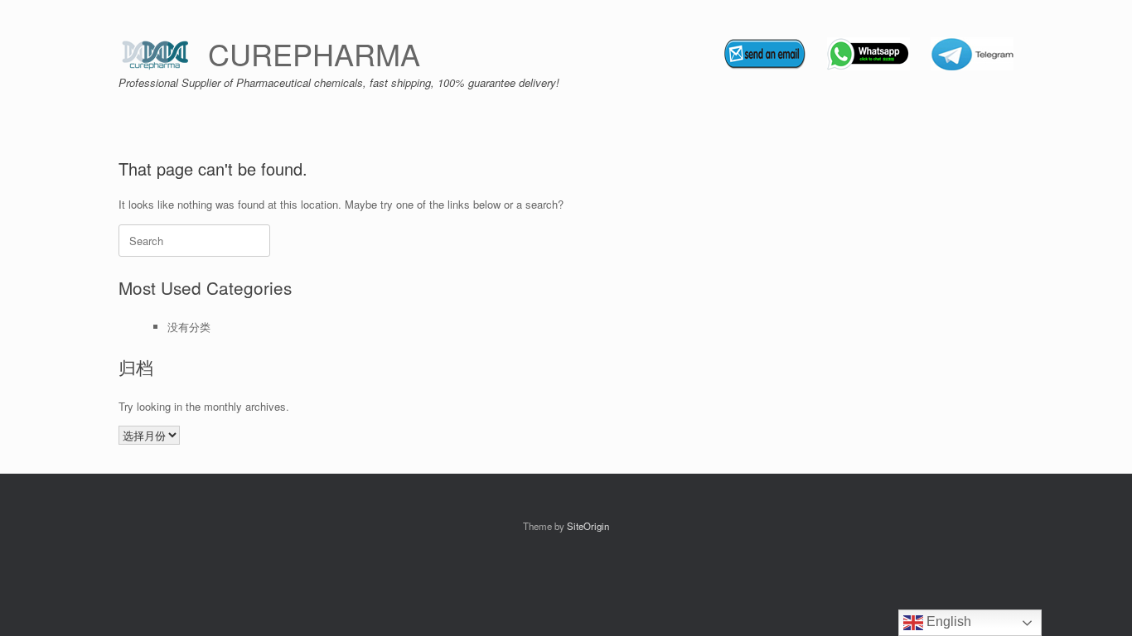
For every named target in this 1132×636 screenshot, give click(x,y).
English (947, 621)
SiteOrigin (588, 525)
